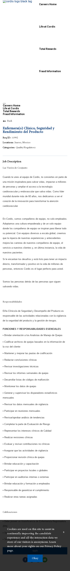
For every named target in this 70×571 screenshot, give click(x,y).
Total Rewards (47, 48)
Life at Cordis (47, 26)
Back (9, 121)
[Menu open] (4, 103)
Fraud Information (50, 71)
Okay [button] (35, 558)
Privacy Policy (53, 546)
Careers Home (48, 4)
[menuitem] (35, 105)
